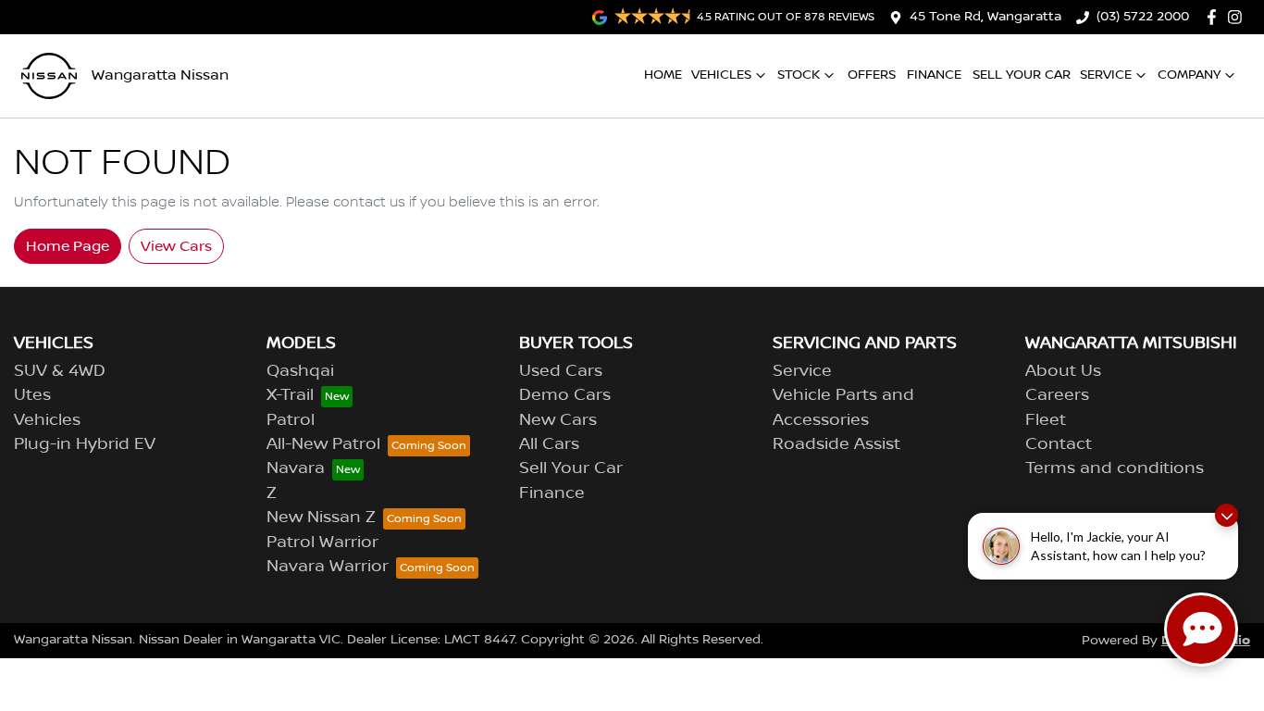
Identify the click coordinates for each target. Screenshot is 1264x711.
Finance (934, 75)
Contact (1058, 444)
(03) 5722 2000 (1143, 16)
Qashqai (300, 371)
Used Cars (560, 371)
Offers (872, 75)
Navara (295, 468)
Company (1189, 75)
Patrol (290, 420)
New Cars (558, 420)
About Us (1063, 371)
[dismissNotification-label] (1226, 515)
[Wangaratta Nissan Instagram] (1238, 17)
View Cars (176, 246)
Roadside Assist (836, 444)
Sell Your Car (1022, 75)
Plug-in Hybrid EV (84, 444)
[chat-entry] (1201, 629)
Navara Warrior (327, 566)
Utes (32, 395)
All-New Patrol (323, 444)
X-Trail (290, 395)
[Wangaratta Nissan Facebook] (1215, 17)
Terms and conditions (1114, 468)
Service (1106, 75)
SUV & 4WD (59, 371)
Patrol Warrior (322, 542)
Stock (798, 75)
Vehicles (721, 75)
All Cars (549, 444)
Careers (1057, 395)
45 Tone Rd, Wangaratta (985, 16)
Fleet (1045, 420)
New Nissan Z (321, 517)
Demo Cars (565, 395)
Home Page (67, 246)
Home (663, 75)
